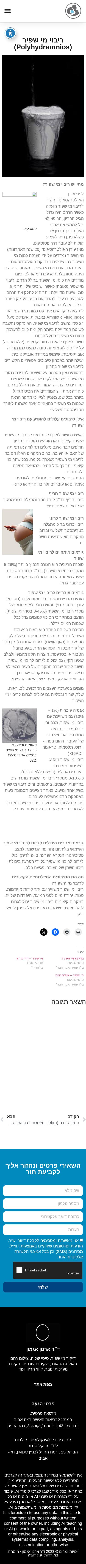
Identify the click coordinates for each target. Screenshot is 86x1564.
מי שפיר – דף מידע (30, 958)
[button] (7, 11)
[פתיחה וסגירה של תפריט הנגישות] (10, 33)
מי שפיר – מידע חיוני (69, 975)
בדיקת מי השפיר (72, 958)
